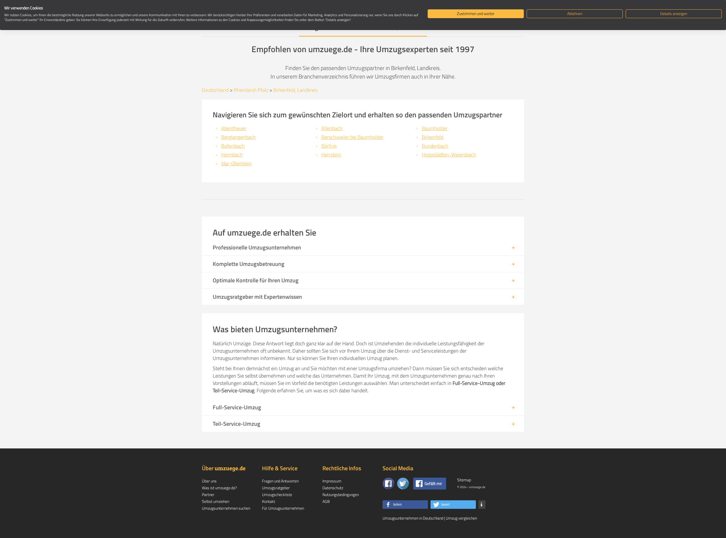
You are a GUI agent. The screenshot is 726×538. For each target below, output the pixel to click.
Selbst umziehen (215, 501)
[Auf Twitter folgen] (403, 484)
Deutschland (215, 90)
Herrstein (331, 154)
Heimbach (232, 154)
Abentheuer (233, 128)
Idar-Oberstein (236, 163)
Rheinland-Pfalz (251, 90)
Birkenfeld (432, 137)
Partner (208, 494)
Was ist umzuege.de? (219, 488)
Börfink (329, 146)
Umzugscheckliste (277, 494)
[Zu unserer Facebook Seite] (388, 484)
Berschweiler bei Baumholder (352, 137)
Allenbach (331, 128)
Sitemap (464, 480)
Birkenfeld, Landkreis (295, 90)
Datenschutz (332, 488)
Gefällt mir (433, 483)
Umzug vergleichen (461, 518)
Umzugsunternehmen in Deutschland (413, 518)
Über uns (209, 481)
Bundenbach (435, 146)
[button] (405, 504)
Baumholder (435, 128)
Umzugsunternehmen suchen (226, 508)
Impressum (331, 481)
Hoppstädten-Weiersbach (449, 154)
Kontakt (268, 501)
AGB (326, 501)
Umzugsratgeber (276, 488)
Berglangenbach (238, 137)
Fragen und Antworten (280, 481)
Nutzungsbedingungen (340, 494)
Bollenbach (233, 146)
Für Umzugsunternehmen (283, 508)
